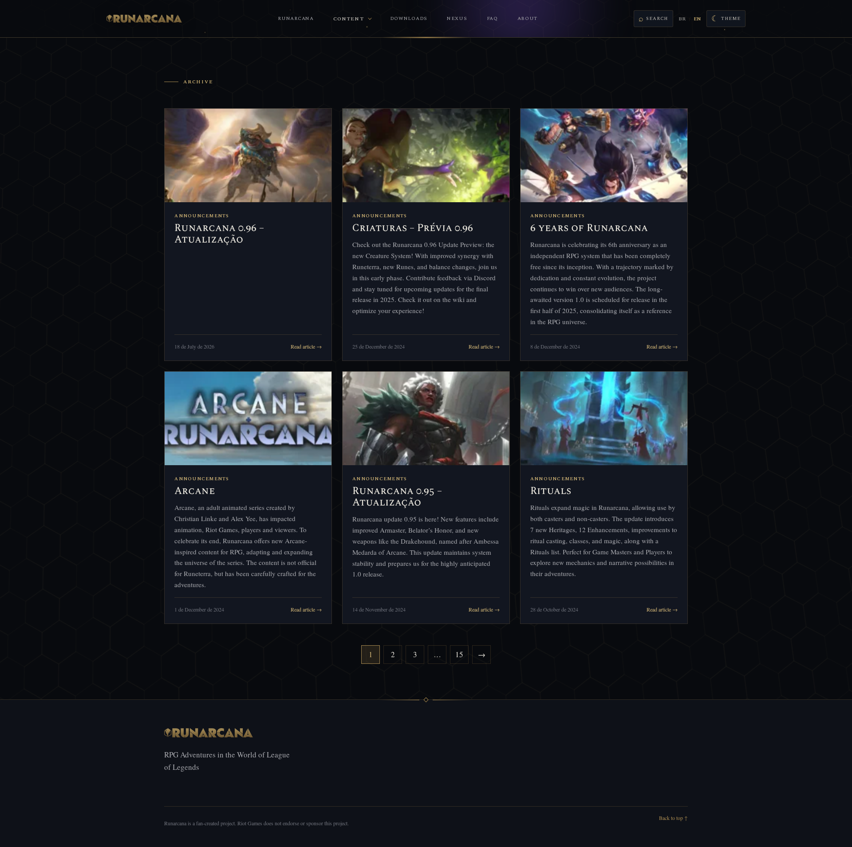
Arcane (194, 491)
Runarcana (295, 18)
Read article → (306, 346)
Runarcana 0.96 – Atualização (219, 233)
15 (459, 654)
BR (682, 19)
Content (348, 19)
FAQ (492, 18)
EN (697, 19)
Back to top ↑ (673, 817)
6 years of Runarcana (589, 228)
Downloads (408, 18)
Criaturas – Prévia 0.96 (412, 228)
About (527, 18)
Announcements (201, 216)
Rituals (550, 491)
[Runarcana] (144, 19)
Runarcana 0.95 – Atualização (397, 496)
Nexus (457, 18)
